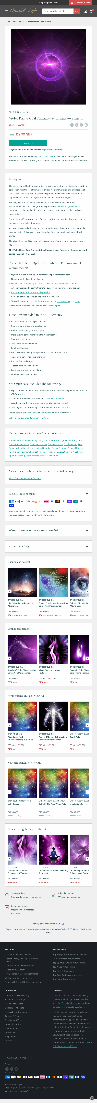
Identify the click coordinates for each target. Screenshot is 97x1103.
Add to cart (28, 143)
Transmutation (39, 455)
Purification (35, 452)
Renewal (46, 452)
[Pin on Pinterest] (76, 125)
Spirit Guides (57, 452)
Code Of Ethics (12, 1032)
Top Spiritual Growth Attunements (69, 962)
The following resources (73, 1003)
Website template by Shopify (17, 1091)
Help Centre (32, 412)
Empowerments (55, 444)
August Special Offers (48, 2)
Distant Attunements (19, 444)
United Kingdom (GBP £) (16, 1058)
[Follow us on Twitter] (11, 1069)
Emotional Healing (38, 444)
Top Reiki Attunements (63, 971)
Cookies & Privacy (13, 1016)
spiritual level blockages (20, 193)
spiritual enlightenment (67, 206)
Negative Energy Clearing (54, 448)
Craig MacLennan (17, 125)
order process (63, 301)
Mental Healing (34, 448)
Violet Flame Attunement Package (25, 478)
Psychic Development (19, 452)
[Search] (77, 11)
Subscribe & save (82, 2)
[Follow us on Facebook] (7, 1069)
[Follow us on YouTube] (16, 1069)
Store (28, 455)
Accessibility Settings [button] (15, 999)
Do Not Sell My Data (14, 1007)
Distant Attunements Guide (18, 954)
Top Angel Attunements (64, 967)
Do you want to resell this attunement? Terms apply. (36, 305)
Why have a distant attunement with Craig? (29, 418)
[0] (90, 11)
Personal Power (75, 448)
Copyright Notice (13, 1024)
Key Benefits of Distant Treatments (21, 973)
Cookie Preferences (14, 1003)
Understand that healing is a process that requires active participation (44, 283)
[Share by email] (86, 125)
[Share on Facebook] (72, 125)
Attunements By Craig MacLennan (38, 440)
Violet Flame (52, 455)
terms (77, 301)
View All (39, 696)
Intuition (22, 448)
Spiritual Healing (17, 455)
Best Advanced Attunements (66, 958)
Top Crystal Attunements (65, 979)
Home (7, 22)
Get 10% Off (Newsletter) (17, 995)
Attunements (15, 440)
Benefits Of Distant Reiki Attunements (23, 982)
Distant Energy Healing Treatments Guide (21, 960)
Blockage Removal (64, 440)
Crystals (78, 440)
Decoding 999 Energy (15, 969)
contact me (46, 412)
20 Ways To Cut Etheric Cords (19, 978)
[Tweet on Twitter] (81, 125)
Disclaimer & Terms (14, 1020)
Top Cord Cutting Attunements (67, 975)
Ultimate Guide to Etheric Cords (20, 965)
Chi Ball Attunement (55, 398)
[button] (9, 591)
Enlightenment (70, 444)
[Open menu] (6, 11)
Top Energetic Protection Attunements (71, 954)
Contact (8, 1040)
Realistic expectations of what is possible (30, 292)
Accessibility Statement (16, 1012)
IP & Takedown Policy (15, 1028)
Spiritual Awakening (73, 452)
